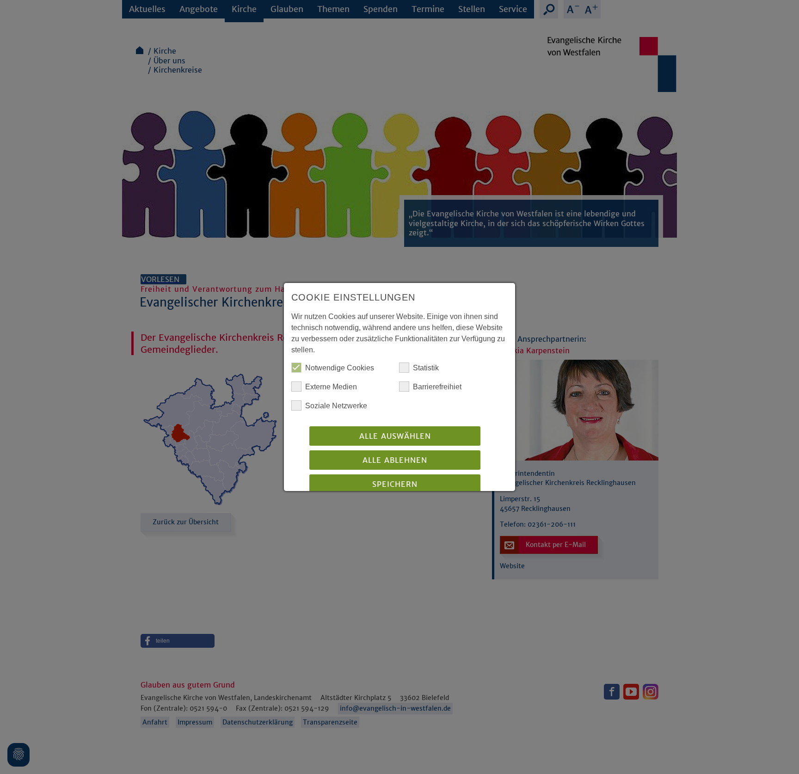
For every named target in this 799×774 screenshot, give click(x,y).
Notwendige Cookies (339, 368)
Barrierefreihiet (437, 387)
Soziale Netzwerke (336, 406)
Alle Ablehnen (395, 460)
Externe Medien (331, 387)
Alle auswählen (395, 436)
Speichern (395, 484)
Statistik (426, 368)
